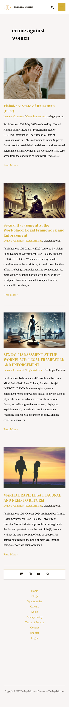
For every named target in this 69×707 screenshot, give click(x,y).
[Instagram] (30, 574)
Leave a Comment (14, 116)
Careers (34, 606)
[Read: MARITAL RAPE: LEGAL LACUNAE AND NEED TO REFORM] (34, 467)
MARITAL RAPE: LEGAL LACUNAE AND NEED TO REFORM (32, 497)
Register (34, 632)
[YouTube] (38, 574)
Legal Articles (34, 240)
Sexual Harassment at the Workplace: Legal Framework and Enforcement (34, 230)
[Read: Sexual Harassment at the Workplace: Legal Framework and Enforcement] (34, 200)
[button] (52, 7)
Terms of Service (34, 622)
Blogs (34, 596)
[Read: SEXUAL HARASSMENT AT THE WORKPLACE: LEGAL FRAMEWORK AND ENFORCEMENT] (34, 329)
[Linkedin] (21, 574)
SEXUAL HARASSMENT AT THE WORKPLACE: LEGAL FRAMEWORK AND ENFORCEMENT (34, 359)
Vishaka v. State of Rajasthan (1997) (29, 108)
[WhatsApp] (47, 574)
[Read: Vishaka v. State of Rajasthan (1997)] (34, 78)
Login (34, 638)
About (34, 611)
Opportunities (34, 601)
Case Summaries (35, 116)
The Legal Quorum (23, 6)
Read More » (11, 165)
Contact (34, 627)
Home (34, 590)
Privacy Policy (34, 617)
